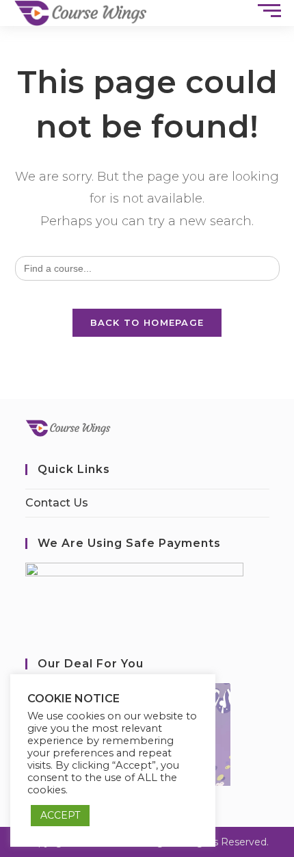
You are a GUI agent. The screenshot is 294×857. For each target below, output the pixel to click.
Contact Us (56, 502)
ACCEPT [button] (60, 815)
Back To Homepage (147, 322)
